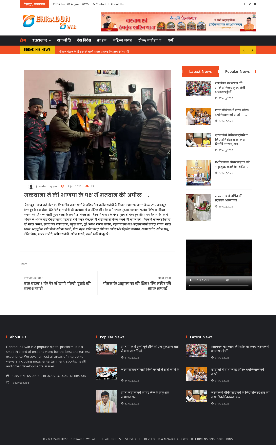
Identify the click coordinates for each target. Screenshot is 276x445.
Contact (101, 4)
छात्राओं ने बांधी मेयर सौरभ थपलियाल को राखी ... (232, 112)
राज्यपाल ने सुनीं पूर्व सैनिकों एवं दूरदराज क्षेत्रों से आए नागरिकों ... (150, 349)
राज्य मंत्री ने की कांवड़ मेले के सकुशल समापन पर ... (145, 395)
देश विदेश (84, 40)
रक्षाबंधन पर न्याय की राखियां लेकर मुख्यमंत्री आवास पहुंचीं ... (230, 87)
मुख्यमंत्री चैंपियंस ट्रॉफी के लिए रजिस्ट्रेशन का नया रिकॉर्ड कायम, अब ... (231, 139)
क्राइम (102, 40)
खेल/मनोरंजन (149, 40)
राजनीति (64, 40)
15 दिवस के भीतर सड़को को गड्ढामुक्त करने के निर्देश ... (232, 164)
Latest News (200, 71)
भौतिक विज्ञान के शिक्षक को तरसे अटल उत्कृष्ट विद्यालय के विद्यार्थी (94, 50)
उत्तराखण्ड (39, 40)
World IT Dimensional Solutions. (208, 439)
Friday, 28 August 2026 (72, 4)
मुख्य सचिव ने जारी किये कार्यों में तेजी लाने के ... (150, 372)
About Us (117, 4)
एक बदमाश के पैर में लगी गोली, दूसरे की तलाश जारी (57, 283)
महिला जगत (123, 40)
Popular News (237, 71)
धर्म (170, 40)
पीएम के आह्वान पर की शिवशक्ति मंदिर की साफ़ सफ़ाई (137, 283)
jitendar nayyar (46, 186)
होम (23, 40)
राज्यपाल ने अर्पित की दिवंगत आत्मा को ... (228, 198)
